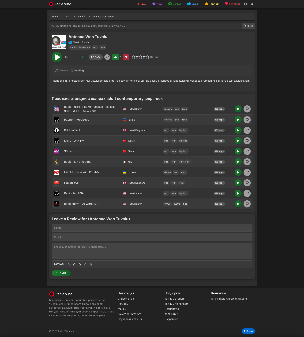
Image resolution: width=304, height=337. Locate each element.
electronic (184, 161)
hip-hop (183, 130)
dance (167, 172)
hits (185, 204)
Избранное (171, 319)
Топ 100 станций (175, 298)
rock (103, 47)
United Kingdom (136, 130)
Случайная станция (130, 319)
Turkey (131, 140)
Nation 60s (71, 182)
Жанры (122, 308)
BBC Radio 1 (72, 130)
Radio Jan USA (74, 193)
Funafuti (82, 16)
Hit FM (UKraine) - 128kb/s (81, 172)
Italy (130, 161)
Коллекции (171, 313)
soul (181, 182)
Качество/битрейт (129, 313)
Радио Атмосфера (76, 119)
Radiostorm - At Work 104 (81, 203)
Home (55, 16)
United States (135, 109)
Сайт (97, 57)
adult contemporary (80, 47)
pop (95, 47)
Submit (61, 273)
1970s (167, 204)
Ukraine (132, 172)
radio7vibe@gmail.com (233, 298)
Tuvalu (67, 16)
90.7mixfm (71, 151)
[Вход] (245, 4)
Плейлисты (172, 308)
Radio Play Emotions (77, 161)
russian (168, 109)
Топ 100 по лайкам (176, 303)
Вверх (249, 331)
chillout (168, 119)
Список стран (126, 298)
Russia (131, 119)
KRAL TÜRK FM (74, 140)
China (131, 151)
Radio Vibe (62, 4)
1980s (177, 204)
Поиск (249, 25)
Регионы (123, 303)
